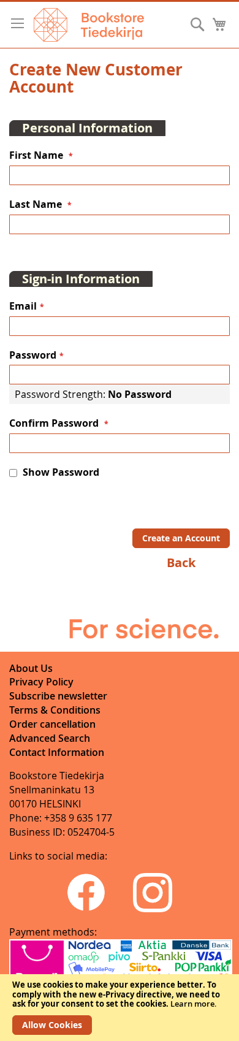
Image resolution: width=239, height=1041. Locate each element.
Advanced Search (49, 738)
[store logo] (89, 25)
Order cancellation (52, 724)
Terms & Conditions (55, 710)
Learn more (192, 1003)
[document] (119, 1007)
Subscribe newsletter (58, 696)
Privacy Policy (41, 681)
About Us (31, 668)
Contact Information (56, 752)
